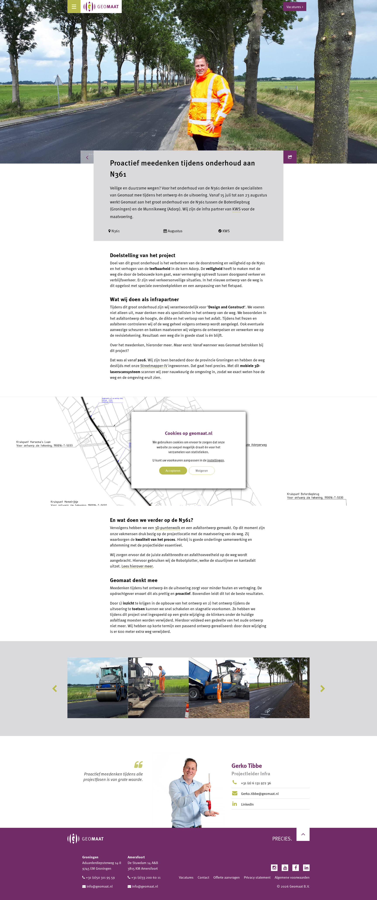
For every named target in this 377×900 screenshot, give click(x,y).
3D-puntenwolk (167, 527)
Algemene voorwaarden (292, 877)
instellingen (215, 460)
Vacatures (186, 877)
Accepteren (173, 470)
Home (102, 157)
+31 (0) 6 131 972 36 (256, 783)
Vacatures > (294, 6)
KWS (236, 209)
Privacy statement (257, 877)
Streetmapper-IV (153, 365)
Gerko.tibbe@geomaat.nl (260, 793)
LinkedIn (247, 804)
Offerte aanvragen (226, 877)
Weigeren (201, 470)
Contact (203, 877)
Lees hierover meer (137, 566)
